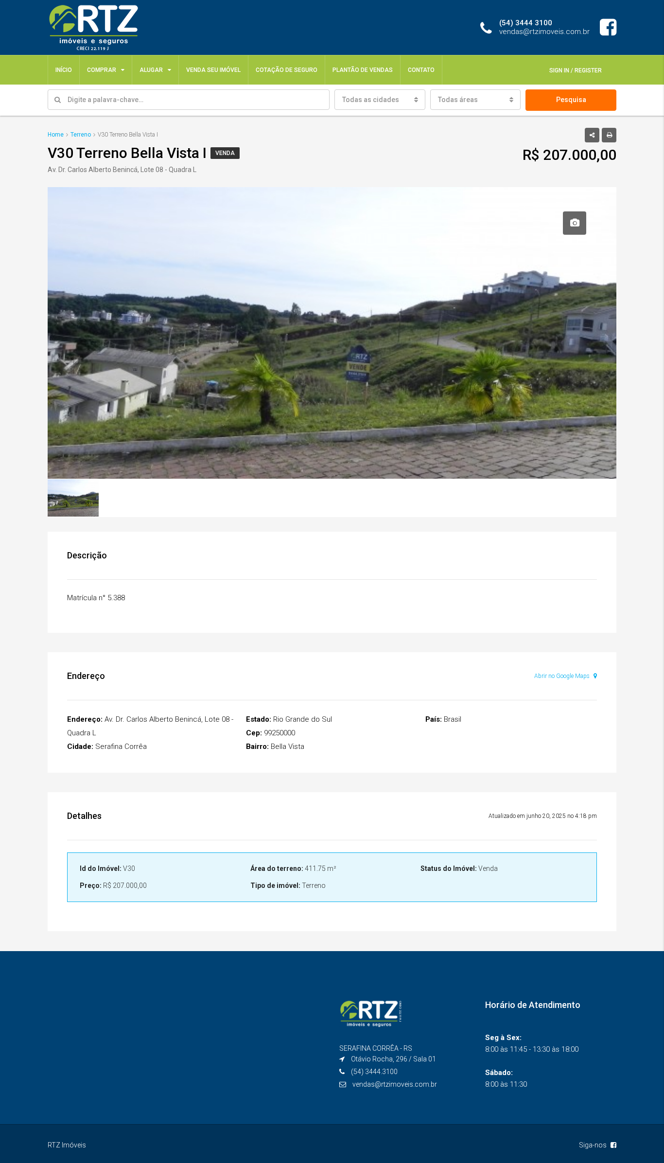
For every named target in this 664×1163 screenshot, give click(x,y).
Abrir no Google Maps (562, 676)
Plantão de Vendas (362, 70)
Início (63, 70)
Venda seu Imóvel (213, 70)
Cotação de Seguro (286, 70)
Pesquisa (571, 100)
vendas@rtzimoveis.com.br (394, 1084)
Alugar (151, 70)
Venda (225, 153)
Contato (421, 70)
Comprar (101, 70)
